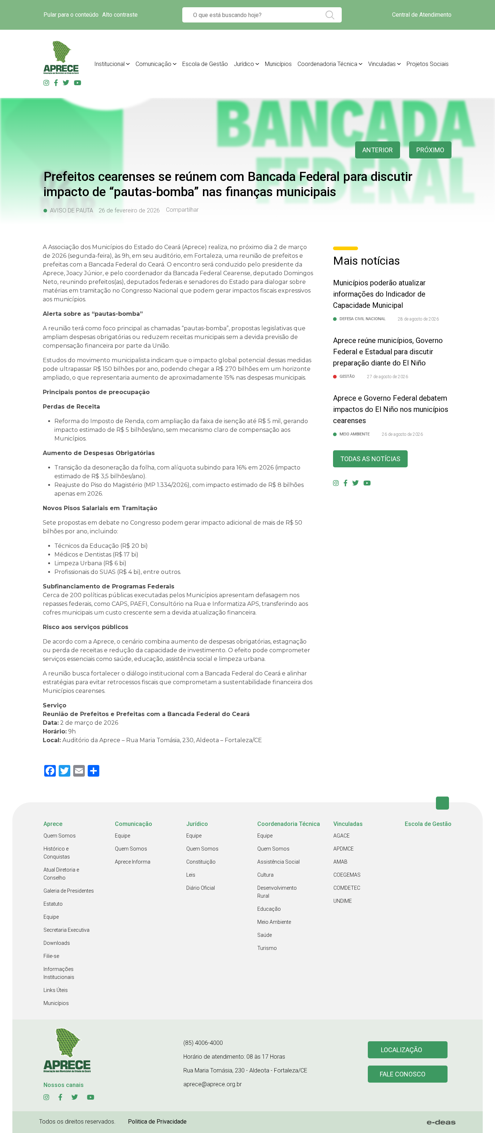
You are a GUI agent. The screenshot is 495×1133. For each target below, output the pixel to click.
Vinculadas (382, 64)
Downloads (56, 943)
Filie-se (51, 956)
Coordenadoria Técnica (327, 64)
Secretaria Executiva (66, 930)
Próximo (430, 150)
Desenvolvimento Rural (277, 892)
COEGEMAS (347, 875)
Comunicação (153, 64)
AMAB (340, 862)
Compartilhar (182, 210)
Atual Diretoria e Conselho (61, 874)
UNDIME (342, 901)
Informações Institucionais (58, 973)
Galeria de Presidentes (68, 891)
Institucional (109, 64)
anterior (377, 150)
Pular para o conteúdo (71, 14)
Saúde (264, 935)
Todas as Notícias (370, 459)
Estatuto (53, 904)
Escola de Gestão (205, 64)
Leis (190, 875)
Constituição (201, 862)
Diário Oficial (200, 888)
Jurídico (244, 64)
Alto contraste (120, 14)
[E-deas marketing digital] (441, 1122)
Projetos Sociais (428, 64)
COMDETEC (346, 888)
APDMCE (343, 849)
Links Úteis (55, 990)
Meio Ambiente (274, 922)
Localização (401, 1050)
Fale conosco (402, 1074)
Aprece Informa (132, 862)
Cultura (265, 875)
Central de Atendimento (422, 14)
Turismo (267, 948)
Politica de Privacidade (157, 1121)
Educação (269, 909)
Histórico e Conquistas (56, 853)
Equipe (51, 917)
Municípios (278, 64)
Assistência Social (278, 862)
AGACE (341, 836)
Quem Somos (59, 836)
